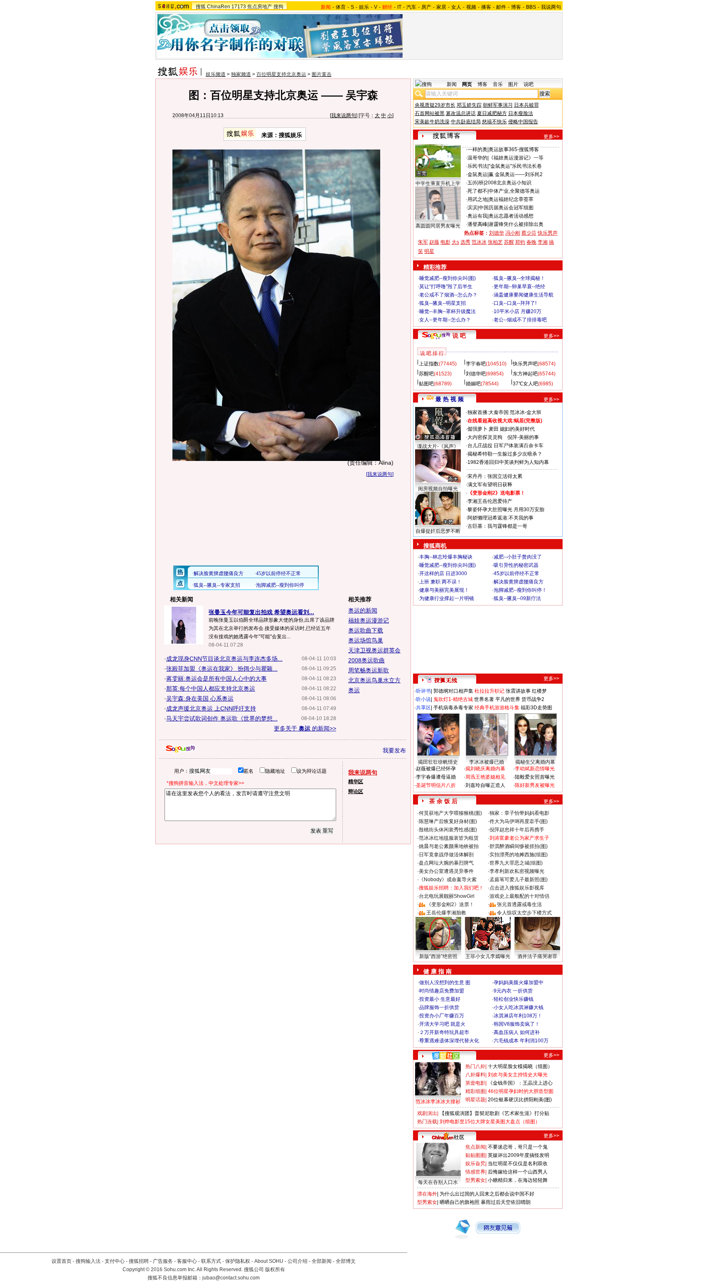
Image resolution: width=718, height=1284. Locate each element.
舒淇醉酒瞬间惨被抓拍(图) (518, 846)
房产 (426, 7)
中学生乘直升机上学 (438, 183)
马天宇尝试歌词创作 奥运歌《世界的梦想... (222, 718)
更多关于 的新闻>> (305, 728)
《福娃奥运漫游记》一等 (516, 158)
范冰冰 (479, 242)
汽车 (411, 7)
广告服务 (163, 1261)
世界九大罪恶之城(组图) (516, 863)
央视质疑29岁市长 (435, 105)
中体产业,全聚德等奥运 (514, 191)
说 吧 (459, 335)
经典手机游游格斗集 (497, 708)
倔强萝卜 (477, 429)
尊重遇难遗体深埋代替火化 (449, 1041)
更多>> (551, 137)
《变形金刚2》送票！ (450, 904)
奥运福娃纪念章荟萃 (511, 199)
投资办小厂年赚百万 (441, 1016)
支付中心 (115, 1261)
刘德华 (496, 233)
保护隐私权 (237, 1261)
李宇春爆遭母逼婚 (436, 777)
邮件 (501, 7)
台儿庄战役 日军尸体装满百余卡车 (505, 445)
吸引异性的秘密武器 (516, 565)
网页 (467, 84)
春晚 (531, 242)
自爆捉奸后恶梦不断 (438, 531)
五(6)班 (475, 183)
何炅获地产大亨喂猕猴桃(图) (450, 813)
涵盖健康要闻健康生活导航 (523, 295)
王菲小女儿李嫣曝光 (487, 956)
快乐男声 (548, 233)
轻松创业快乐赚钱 (514, 999)
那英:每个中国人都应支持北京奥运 (210, 688)
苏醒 (509, 242)
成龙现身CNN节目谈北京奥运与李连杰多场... (224, 658)
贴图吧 (426, 384)
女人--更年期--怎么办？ (445, 320)
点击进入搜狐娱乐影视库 (516, 888)
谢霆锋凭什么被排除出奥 (516, 224)
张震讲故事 (518, 691)
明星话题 (475, 1100)
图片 (513, 84)
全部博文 (346, 1261)
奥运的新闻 (362, 610)
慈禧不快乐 (494, 122)
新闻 (452, 84)
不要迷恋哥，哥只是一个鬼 (518, 1147)
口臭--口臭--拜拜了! (515, 303)
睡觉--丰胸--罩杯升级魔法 (447, 311)
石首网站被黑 (430, 113)
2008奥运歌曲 (366, 660)
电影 (445, 242)
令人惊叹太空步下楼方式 (524, 913)
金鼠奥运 (477, 174)
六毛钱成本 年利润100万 (521, 1041)
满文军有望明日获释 (489, 485)
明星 (429, 251)
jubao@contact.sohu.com (231, 1278)
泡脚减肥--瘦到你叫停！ (520, 590)
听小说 (423, 699)
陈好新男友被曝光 (535, 785)
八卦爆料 (475, 1075)
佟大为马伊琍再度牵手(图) (518, 821)
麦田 (494, 429)
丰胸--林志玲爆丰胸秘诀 (445, 557)
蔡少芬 (528, 233)
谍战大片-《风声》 (438, 446)
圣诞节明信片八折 (436, 785)
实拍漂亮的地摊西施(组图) (518, 855)
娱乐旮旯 (475, 1163)
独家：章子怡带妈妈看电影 (519, 813)
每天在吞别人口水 (438, 1182)
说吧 (529, 84)
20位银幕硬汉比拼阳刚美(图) (520, 1100)
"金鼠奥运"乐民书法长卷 (515, 166)
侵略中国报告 (523, 122)
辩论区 (355, 791)
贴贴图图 (475, 1155)
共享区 (423, 708)
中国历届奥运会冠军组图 (506, 208)
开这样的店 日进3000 (443, 573)
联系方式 (211, 1261)
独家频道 (241, 74)
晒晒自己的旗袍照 (459, 1202)
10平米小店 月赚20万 (517, 311)
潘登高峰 (477, 224)
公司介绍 (297, 1261)
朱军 (423, 242)
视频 (471, 7)
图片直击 (322, 74)
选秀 (465, 242)
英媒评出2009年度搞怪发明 (518, 1155)
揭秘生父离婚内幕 (535, 762)
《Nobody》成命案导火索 (448, 879)
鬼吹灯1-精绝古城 (453, 699)
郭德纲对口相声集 (453, 691)
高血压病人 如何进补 (517, 1032)
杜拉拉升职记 (489, 691)
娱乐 (364, 7)
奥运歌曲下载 (365, 630)
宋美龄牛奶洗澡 (432, 122)
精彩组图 (475, 1091)
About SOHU (268, 1261)
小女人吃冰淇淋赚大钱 (518, 1007)
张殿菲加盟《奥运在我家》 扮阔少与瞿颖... (222, 668)
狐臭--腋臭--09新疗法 (517, 598)
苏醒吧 (426, 374)
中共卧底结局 (466, 122)
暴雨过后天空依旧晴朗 (506, 1202)
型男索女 (475, 1180)
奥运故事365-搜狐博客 (514, 149)
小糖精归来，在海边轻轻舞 (518, 1180)
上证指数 (429, 364)
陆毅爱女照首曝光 (535, 777)
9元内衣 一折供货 (513, 991)
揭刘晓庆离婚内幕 (485, 769)
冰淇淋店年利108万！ (518, 1016)
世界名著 (484, 699)
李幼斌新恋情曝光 (535, 769)
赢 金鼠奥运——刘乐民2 (516, 174)
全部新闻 (322, 1261)
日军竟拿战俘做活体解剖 (446, 855)
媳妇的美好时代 (517, 429)
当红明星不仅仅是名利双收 (518, 1163)
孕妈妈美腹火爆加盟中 (518, 982)
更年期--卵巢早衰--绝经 (519, 286)
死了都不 (477, 191)
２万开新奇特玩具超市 (444, 1032)
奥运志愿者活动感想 (511, 216)
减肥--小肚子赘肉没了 (518, 557)
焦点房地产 (259, 7)
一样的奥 (477, 149)
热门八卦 (475, 1066)
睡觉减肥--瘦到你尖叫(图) (447, 278)
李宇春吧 (476, 364)
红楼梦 (539, 691)
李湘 (543, 242)
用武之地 (477, 199)
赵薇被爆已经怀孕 (436, 769)
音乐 (498, 84)
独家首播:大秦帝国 (488, 412)
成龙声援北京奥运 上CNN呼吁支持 (211, 708)
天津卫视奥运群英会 (374, 650)
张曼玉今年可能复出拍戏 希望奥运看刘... (261, 612)
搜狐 (201, 7)
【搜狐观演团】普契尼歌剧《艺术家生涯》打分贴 (494, 1113)
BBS (531, 7)
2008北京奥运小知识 (508, 183)
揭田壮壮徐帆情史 (438, 762)
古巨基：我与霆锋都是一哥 (497, 526)
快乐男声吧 (525, 364)
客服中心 (187, 1261)
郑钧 (520, 242)
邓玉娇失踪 (469, 105)
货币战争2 (532, 699)
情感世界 (475, 1172)
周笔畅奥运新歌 (368, 670)
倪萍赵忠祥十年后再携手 (516, 830)
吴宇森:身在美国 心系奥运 (200, 698)
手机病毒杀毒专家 (453, 708)
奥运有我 (477, 216)
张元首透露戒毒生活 (519, 904)
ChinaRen (218, 7)
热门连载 (427, 1122)
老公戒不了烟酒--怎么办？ (448, 295)
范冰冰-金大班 (525, 412)
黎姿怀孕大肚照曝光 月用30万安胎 (505, 509)
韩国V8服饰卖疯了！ (517, 1024)
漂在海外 (427, 1194)
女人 (456, 7)
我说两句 (551, 7)
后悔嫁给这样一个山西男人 (518, 1172)
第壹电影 (475, 1083)
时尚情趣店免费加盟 (441, 991)
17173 (238, 7)
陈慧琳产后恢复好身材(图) (448, 821)
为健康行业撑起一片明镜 (446, 598)
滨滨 (472, 208)
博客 (516, 7)
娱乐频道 (216, 74)
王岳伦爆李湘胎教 (446, 913)
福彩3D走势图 (536, 708)
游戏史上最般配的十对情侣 (519, 896)
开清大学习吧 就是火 (442, 1024)
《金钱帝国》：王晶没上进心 (520, 1083)
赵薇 (434, 242)
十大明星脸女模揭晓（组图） (520, 1066)
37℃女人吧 (525, 384)
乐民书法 (477, 166)
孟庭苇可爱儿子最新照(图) (518, 879)
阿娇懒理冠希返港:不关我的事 (500, 518)
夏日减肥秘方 (492, 113)
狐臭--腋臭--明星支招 (442, 303)
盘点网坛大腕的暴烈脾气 (446, 863)
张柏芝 (495, 242)
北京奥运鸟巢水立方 (374, 680)
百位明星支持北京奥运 (281, 74)
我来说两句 (343, 115)
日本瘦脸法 (520, 113)
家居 (441, 7)
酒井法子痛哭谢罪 (537, 956)
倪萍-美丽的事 (523, 437)
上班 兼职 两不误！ (440, 582)
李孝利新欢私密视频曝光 (516, 871)
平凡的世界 (507, 699)
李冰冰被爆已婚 (486, 762)
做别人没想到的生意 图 (444, 982)
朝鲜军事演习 (498, 105)
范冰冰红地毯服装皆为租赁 (449, 838)
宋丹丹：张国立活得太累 (494, 476)
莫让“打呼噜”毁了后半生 (445, 286)
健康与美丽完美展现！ (444, 590)
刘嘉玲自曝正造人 (485, 785)
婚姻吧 (473, 384)
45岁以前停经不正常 (516, 573)
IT (399, 7)
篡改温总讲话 (461, 113)
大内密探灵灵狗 (484, 437)
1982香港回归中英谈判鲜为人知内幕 (508, 462)
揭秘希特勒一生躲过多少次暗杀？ (504, 454)
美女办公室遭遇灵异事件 (446, 871)
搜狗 (278, 7)
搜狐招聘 (139, 1261)
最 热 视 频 (449, 399)
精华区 (355, 781)
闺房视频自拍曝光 (438, 489)
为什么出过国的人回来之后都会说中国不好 (487, 1194)
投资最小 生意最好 (439, 999)
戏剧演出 (427, 1113)
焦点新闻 (475, 1147)
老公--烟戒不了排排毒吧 (520, 320)
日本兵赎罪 (526, 105)
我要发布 (394, 750)
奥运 (354, 690)
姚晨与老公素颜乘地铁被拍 (449, 846)
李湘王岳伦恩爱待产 (489, 501)
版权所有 (275, 1269)
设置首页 (61, 1261)
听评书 (423, 691)
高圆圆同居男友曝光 (438, 226)
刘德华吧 (476, 374)
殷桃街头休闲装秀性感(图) (448, 830)
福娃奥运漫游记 (368, 620)
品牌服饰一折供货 (439, 1007)
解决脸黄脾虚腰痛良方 (518, 582)
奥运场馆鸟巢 (365, 640)
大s (455, 242)
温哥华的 (477, 158)
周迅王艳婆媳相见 (485, 777)
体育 (341, 7)
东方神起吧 (525, 374)
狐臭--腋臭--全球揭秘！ (519, 278)
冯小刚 (512, 233)
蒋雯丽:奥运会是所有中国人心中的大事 (216, 678)
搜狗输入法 (88, 1261)
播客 (486, 7)
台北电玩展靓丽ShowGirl (447, 896)
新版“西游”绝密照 (438, 956)
